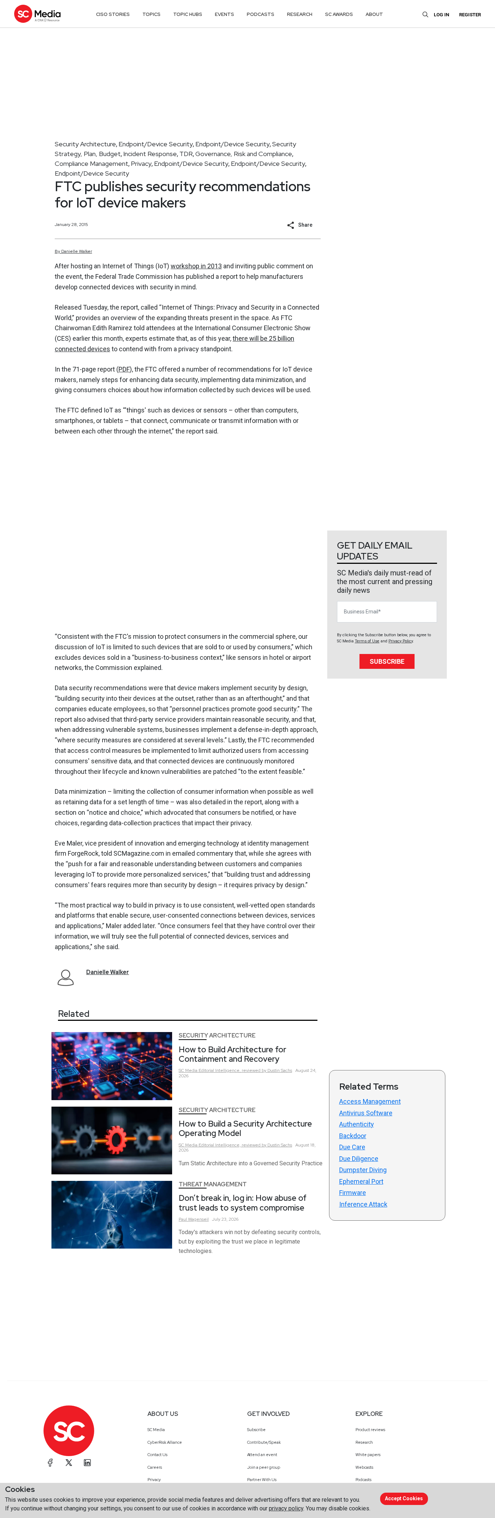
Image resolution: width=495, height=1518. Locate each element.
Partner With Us (261, 1479)
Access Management (370, 1101)
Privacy (141, 163)
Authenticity (356, 1124)
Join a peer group (263, 1467)
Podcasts (363, 1479)
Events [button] (224, 14)
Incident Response (150, 154)
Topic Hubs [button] (187, 14)
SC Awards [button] (339, 14)
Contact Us (157, 1454)
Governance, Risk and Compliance (243, 154)
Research (364, 1442)
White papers (367, 1454)
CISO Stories (113, 14)
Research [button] (299, 14)
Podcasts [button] (260, 14)
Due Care (352, 1147)
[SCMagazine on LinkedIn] (87, 1462)
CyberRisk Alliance (164, 1442)
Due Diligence (358, 1158)
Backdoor (352, 1136)
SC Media (156, 1429)
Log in (441, 14)
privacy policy (286, 1508)
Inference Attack (363, 1204)
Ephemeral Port (361, 1181)
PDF (124, 369)
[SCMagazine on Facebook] (50, 1462)
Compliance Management (91, 163)
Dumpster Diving (363, 1170)
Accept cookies (404, 1498)
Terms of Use (367, 641)
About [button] (374, 14)
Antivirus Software (365, 1113)
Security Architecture (85, 144)
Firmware (352, 1192)
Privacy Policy (400, 641)
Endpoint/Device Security (155, 144)
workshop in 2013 (196, 266)
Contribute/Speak (264, 1442)
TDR (186, 154)
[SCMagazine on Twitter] (69, 1462)
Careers (154, 1467)
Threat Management (213, 1184)
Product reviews (370, 1429)
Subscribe (387, 661)
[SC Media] (37, 14)
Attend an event (262, 1454)
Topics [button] (151, 14)
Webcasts (364, 1467)
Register (470, 14)
